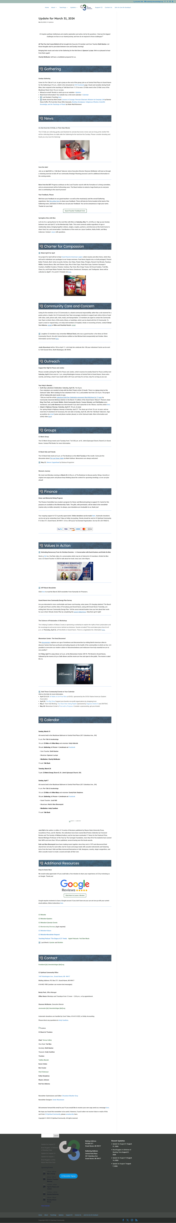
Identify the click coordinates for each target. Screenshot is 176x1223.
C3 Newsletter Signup (68, 1176)
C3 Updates (50, 22)
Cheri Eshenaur (43, 1072)
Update (51, 942)
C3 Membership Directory (46, 927)
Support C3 (98, 7)
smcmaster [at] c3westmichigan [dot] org (51, 1008)
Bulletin (60, 942)
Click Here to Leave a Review (75, 895)
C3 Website (42, 915)
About (53, 7)
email (73, 325)
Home (47, 7)
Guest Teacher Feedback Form (75, 211)
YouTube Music (84, 938)
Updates (73, 7)
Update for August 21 (120, 1144)
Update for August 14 (120, 1158)
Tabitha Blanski (43, 1060)
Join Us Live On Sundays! (123, 7)
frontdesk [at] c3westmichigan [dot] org (51, 964)
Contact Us (108, 7)
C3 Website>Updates (45, 919)
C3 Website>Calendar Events (47, 923)
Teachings (62, 7)
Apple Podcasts (73, 938)
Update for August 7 (119, 1164)
